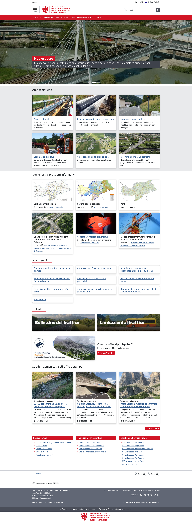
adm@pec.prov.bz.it (43, 498)
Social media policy (124, 509)
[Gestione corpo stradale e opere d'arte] (96, 105)
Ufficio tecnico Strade (130, 464)
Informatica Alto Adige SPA (53, 502)
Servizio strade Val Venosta (133, 442)
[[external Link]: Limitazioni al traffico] (128, 322)
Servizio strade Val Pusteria (133, 458)
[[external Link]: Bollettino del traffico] (63, 322)
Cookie (110, 509)
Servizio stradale (56, 207)
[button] (6, 52)
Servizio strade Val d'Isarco (133, 455)
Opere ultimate (41, 445)
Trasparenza (40, 299)
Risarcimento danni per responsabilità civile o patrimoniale (138, 290)
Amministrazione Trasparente (117, 490)
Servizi (98, 18)
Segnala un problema (151, 490)
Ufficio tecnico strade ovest (89, 442)
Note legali (91, 509)
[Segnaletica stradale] (52, 143)
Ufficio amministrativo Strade (133, 461)
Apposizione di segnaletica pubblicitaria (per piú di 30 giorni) (136, 269)
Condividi (141, 474)
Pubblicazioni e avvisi (44, 455)
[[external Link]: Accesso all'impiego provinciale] (96, 223)
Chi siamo (37, 18)
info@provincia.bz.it (45, 495)
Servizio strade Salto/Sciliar (133, 451)
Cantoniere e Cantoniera (89, 242)
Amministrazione (85, 18)
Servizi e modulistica (44, 448)
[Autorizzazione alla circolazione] (96, 143)
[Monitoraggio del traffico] (139, 105)
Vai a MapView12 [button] (105, 353)
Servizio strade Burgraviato (133, 445)
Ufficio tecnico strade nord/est (90, 448)
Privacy (102, 509)
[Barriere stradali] (52, 105)
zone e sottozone (101, 207)
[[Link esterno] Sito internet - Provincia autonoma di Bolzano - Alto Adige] (56, 9)
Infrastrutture (51, 18)
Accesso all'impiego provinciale (92, 236)
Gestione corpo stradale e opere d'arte (96, 119)
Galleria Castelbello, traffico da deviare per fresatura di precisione (94, 405)
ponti (138, 207)
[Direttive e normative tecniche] (139, 143)
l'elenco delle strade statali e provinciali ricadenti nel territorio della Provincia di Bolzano (52, 248)
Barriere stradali (42, 119)
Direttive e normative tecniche (135, 156)
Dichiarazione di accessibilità (73, 509)
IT (136, 2)
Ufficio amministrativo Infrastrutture (92, 451)
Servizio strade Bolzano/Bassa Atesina (137, 448)
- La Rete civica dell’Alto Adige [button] (141, 502)
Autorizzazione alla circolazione (93, 156)
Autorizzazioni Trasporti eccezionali (94, 268)
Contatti (136, 490)
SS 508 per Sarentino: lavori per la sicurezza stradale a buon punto (50, 405)
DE (141, 2)
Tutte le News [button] (152, 428)
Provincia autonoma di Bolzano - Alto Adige (54, 490)
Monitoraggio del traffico (132, 119)
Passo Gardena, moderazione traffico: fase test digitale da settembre (138, 405)
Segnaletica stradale (44, 156)
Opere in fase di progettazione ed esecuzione (53, 442)
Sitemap (38, 473)
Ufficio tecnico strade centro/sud (91, 445)
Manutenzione (68, 18)
